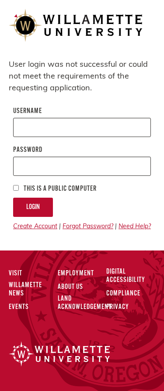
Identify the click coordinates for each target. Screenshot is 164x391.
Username (27, 111)
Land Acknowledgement (85, 303)
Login (33, 207)
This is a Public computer (59, 188)
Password (27, 150)
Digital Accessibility (125, 276)
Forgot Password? (88, 226)
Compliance (123, 293)
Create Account (35, 226)
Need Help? (135, 226)
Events (19, 307)
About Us (70, 287)
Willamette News (25, 289)
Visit (15, 273)
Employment (76, 273)
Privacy (117, 307)
